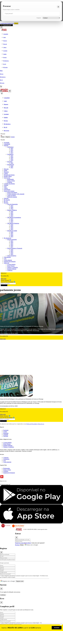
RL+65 (6, 201)
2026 (11, 166)
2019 (11, 160)
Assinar (9, 23)
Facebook (5, 430)
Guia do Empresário (12, 204)
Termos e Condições (12, 267)
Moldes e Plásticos (12, 210)
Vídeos (6, 188)
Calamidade (7, 144)
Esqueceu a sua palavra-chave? (23, 543)
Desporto (6, 172)
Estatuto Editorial (11, 269)
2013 (11, 153)
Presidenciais (10, 164)
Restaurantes (10, 179)
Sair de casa (7, 177)
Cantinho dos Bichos (9, 183)
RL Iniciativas (7, 238)
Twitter (5, 431)
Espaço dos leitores (12, 192)
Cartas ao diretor (11, 195)
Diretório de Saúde (12, 230)
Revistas (6, 202)
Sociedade (6, 142)
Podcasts (6, 198)
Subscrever (4, 285)
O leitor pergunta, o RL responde (15, 194)
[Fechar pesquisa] (58, 6)
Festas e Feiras (11, 180)
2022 (11, 158)
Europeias (9, 161)
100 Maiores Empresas (13, 223)
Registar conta (19, 581)
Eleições (6, 145)
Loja (12, 23)
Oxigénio (9, 182)
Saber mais (3, 278)
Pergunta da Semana (9, 175)
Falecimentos (7, 257)
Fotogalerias (7, 189)
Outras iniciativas (11, 255)
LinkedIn (5, 434)
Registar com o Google (8, 581)
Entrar (16, 23)
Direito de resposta (12, 197)
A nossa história (11, 264)
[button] (31, 70)
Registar (8, 137)
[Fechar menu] (10, 91)
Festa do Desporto (12, 239)
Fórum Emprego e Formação (14, 248)
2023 (11, 208)
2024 (11, 157)
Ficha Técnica (11, 266)
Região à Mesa (8, 176)
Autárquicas (10, 147)
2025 (11, 148)
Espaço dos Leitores (9, 191)
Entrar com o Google (32, 545)
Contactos (9, 270)
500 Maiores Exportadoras (14, 217)
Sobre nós (6, 263)
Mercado (6, 169)
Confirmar (3, 595)
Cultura (6, 173)
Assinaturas (6, 459)
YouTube (5, 436)
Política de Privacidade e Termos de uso (35, 424)
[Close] (16, 537)
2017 (11, 151)
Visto (5, 186)
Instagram (5, 433)
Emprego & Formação (10, 261)
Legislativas (10, 154)
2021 (11, 150)
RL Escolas (7, 200)
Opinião (6, 185)
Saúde (5, 170)
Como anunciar (8, 260)
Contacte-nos (3, 23)
